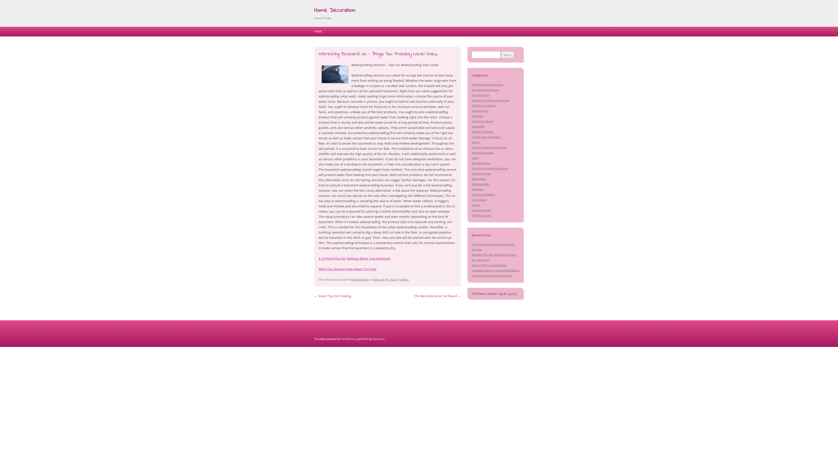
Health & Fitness (482, 132)
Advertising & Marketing (487, 85)
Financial (477, 116)
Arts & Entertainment (485, 90)
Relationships (359, 280)
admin (404, 280)
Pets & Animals (481, 174)
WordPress (348, 339)
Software (477, 189)
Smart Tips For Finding (332, 296)
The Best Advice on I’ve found (437, 296)
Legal (475, 158)
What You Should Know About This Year (348, 269)
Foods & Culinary (483, 121)
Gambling (478, 126)
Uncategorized (481, 210)
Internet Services (483, 153)
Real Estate (479, 179)
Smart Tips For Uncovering (489, 265)
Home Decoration (334, 10)
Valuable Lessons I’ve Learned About (495, 270)
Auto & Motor (481, 95)
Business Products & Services (490, 100)
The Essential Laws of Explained (492, 276)
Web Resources (482, 215)
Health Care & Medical (486, 137)
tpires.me (379, 339)
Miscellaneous (481, 163)
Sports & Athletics (483, 194)
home (475, 142)
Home (318, 31)
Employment (480, 111)
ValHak (512, 294)
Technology (479, 200)
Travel (476, 205)
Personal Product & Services (490, 168)
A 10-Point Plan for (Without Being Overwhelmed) (354, 258)
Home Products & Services (489, 147)
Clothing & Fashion (484, 106)
